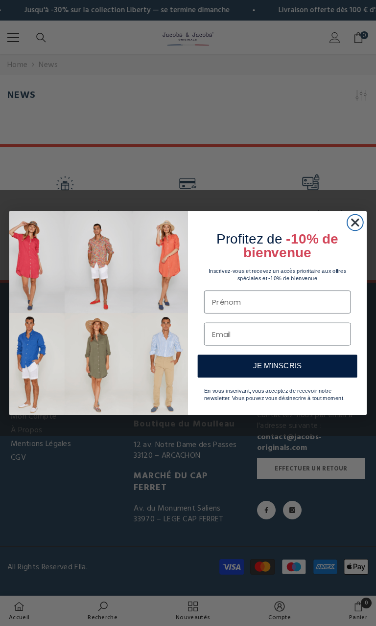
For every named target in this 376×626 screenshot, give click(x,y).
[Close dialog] (355, 223)
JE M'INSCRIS (277, 366)
